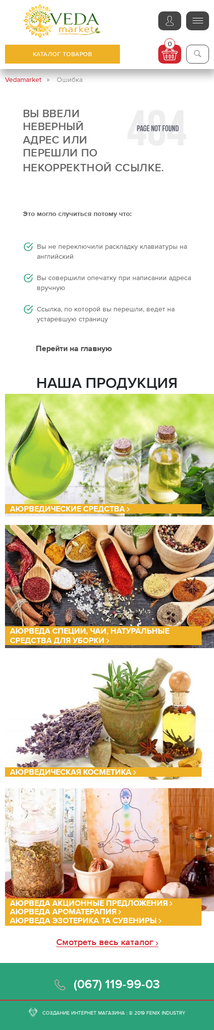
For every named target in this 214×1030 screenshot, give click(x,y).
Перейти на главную (74, 348)
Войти (169, 20)
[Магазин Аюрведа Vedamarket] (62, 21)
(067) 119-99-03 (117, 984)
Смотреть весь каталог (106, 942)
